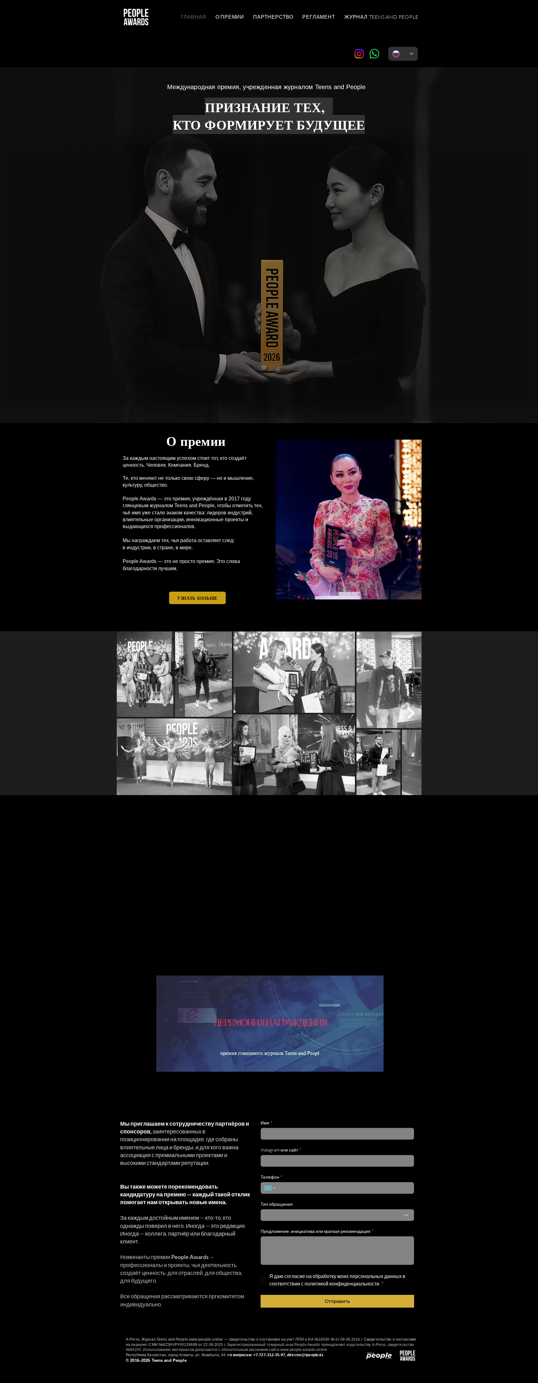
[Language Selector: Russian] (403, 54)
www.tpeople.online (206, 1339)
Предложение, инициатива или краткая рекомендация (317, 1231)
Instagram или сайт (281, 1149)
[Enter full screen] (375, 1079)
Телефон (271, 1177)
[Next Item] (410, 713)
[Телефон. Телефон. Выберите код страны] (270, 1187)
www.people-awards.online (303, 1349)
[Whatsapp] (374, 54)
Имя (266, 1122)
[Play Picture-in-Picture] (365, 1079)
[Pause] (164, 1079)
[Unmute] (175, 1079)
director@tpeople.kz (305, 1355)
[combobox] (337, 1215)
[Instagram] (359, 54)
